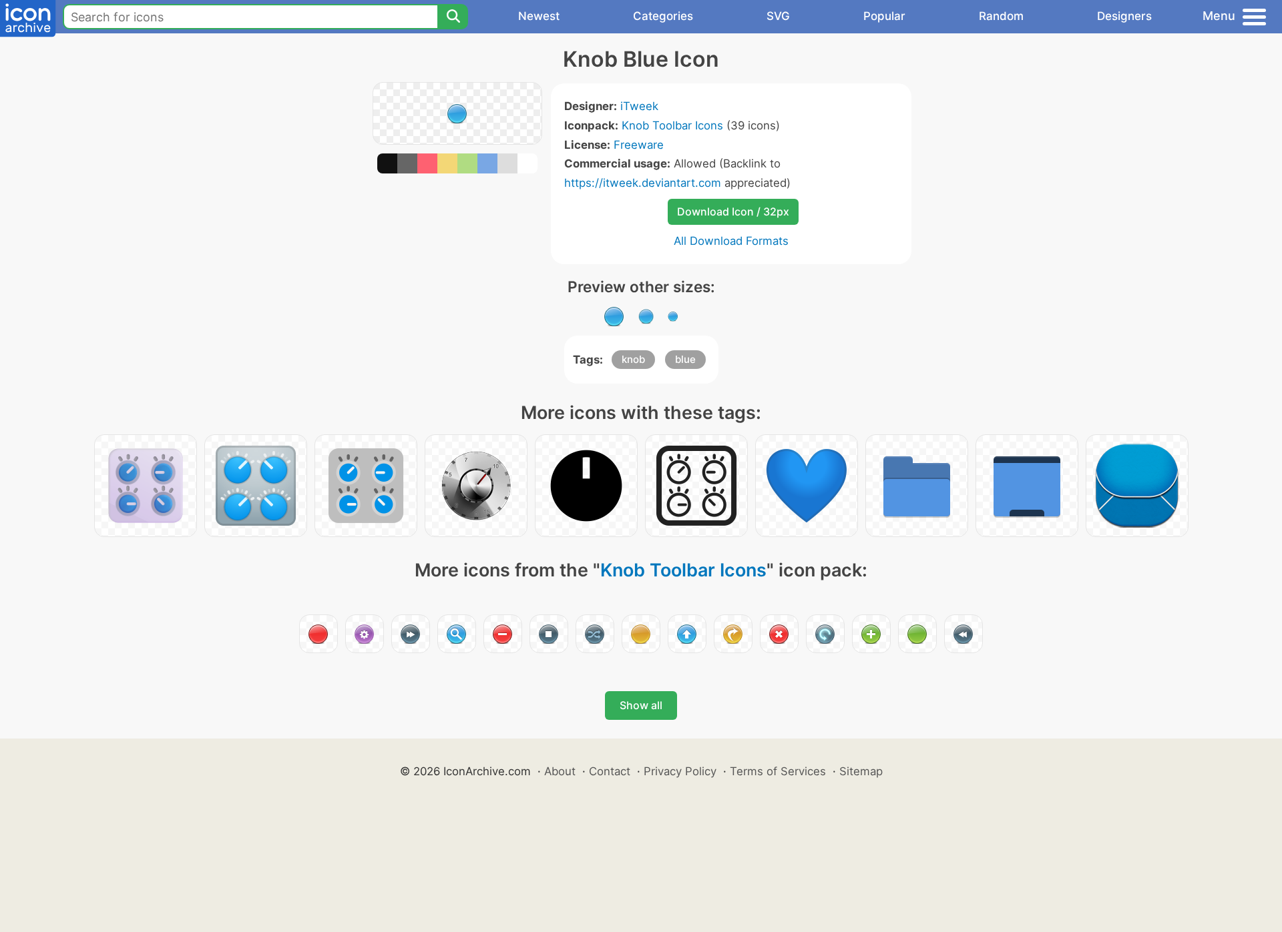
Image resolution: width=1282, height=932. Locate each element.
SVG (778, 16)
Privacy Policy (680, 771)
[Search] (452, 16)
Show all (641, 705)
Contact (609, 771)
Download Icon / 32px (733, 211)
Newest (539, 16)
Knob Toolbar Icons (672, 125)
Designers (1124, 16)
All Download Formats (731, 241)
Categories (663, 16)
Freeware (639, 144)
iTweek (639, 106)
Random (1001, 16)
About (560, 771)
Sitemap (861, 771)
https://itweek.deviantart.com (642, 182)
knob (633, 359)
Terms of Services (778, 771)
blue (685, 359)
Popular (884, 16)
